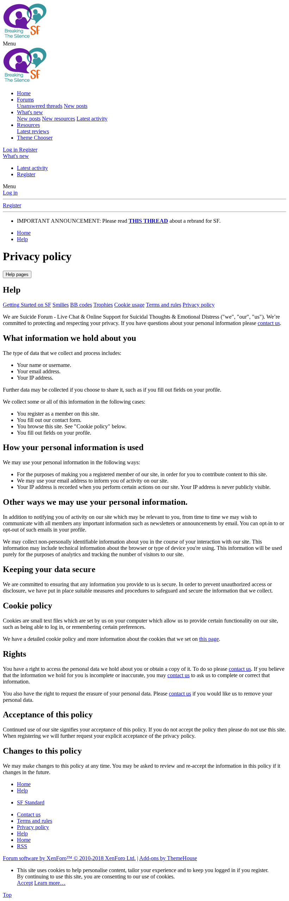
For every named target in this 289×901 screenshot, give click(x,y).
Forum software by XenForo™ (69, 858)
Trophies (103, 305)
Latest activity (91, 119)
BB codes (81, 305)
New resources (58, 119)
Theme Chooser (35, 138)
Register (26, 174)
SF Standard (30, 802)
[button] (9, 44)
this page (209, 639)
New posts (75, 106)
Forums (25, 100)
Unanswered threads (39, 106)
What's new (30, 112)
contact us (269, 323)
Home (24, 93)
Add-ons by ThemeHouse (168, 858)
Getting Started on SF (27, 305)
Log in (10, 193)
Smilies (61, 305)
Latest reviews (33, 131)
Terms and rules (163, 305)
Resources (28, 125)
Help (22, 833)
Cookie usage (129, 305)
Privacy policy (199, 305)
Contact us (29, 814)
